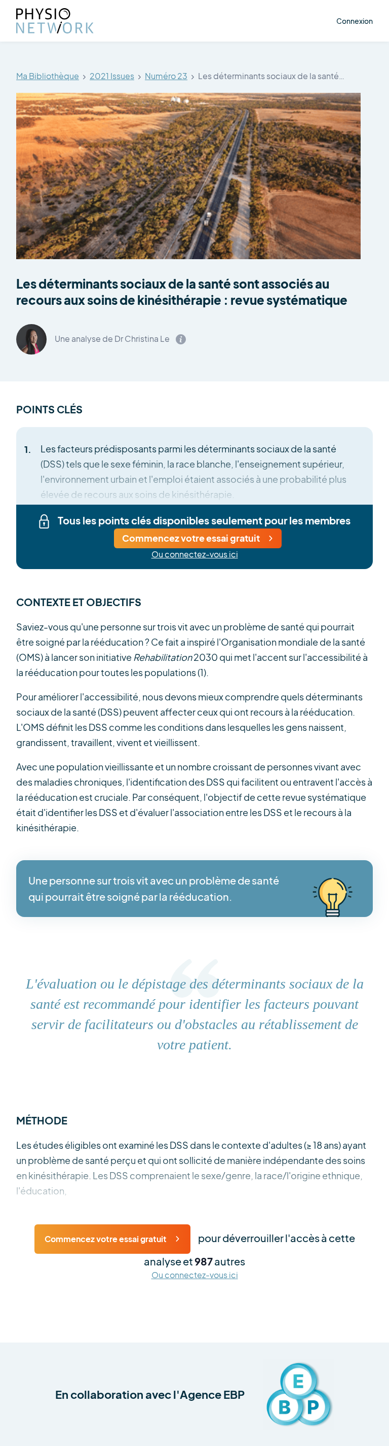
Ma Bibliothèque (47, 76)
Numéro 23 (166, 76)
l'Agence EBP (209, 1394)
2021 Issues (112, 76)
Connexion (354, 20)
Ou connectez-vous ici (194, 554)
